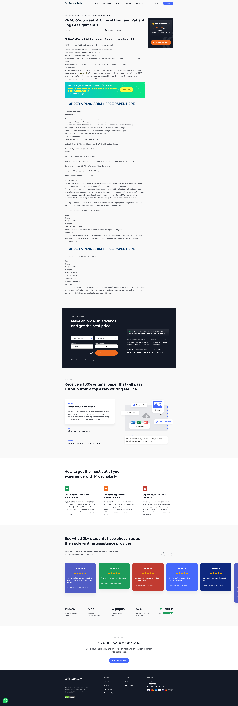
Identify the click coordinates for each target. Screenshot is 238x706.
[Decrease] (97, 346)
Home (127, 682)
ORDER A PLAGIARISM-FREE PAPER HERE (102, 104)
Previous (163, 553)
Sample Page (108, 689)
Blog (96, 3)
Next (170, 553)
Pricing (106, 685)
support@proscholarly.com (156, 686)
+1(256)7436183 (152, 684)
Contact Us (139, 3)
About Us (118, 3)
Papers (106, 682)
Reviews (128, 3)
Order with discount (160, 42)
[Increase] (116, 346)
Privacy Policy (109, 693)
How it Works (107, 3)
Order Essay (126, 90)
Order (168, 3)
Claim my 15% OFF (119, 660)
